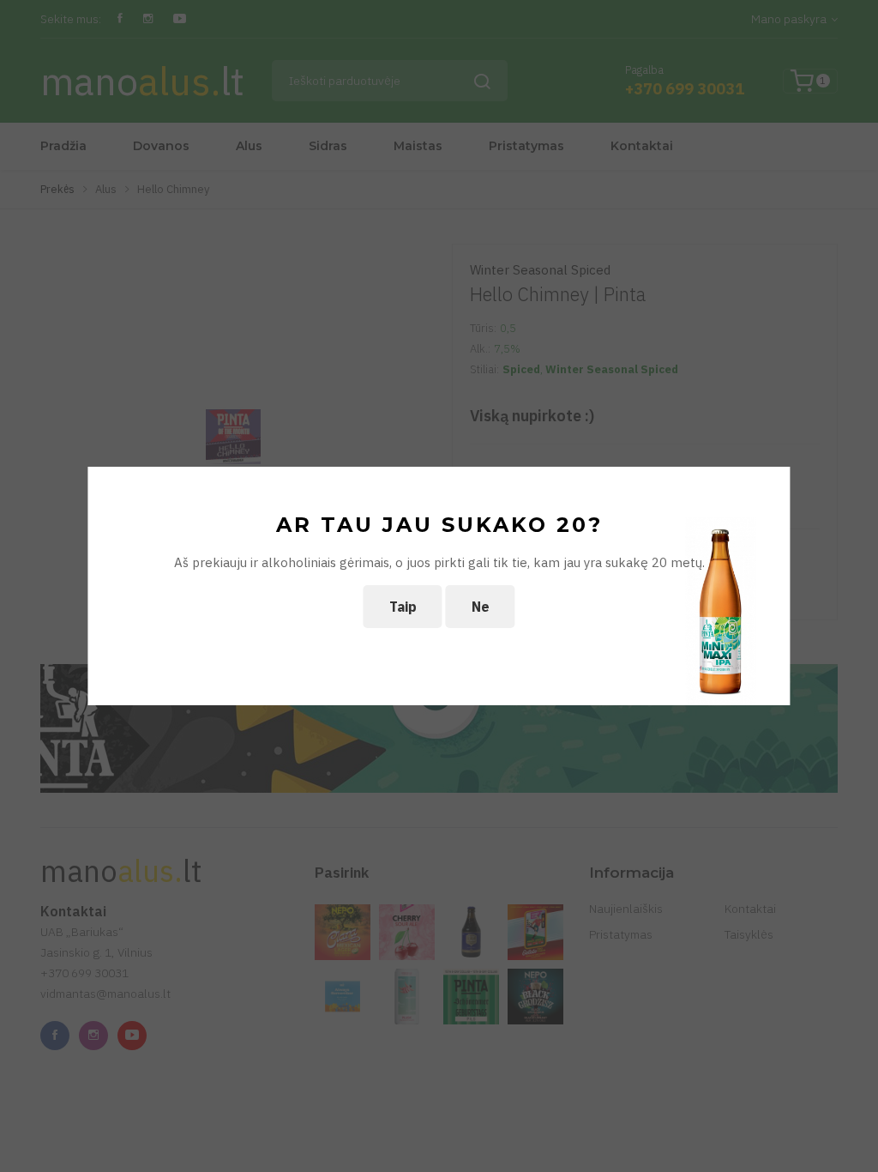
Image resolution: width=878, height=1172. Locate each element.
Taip (403, 606)
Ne (481, 606)
